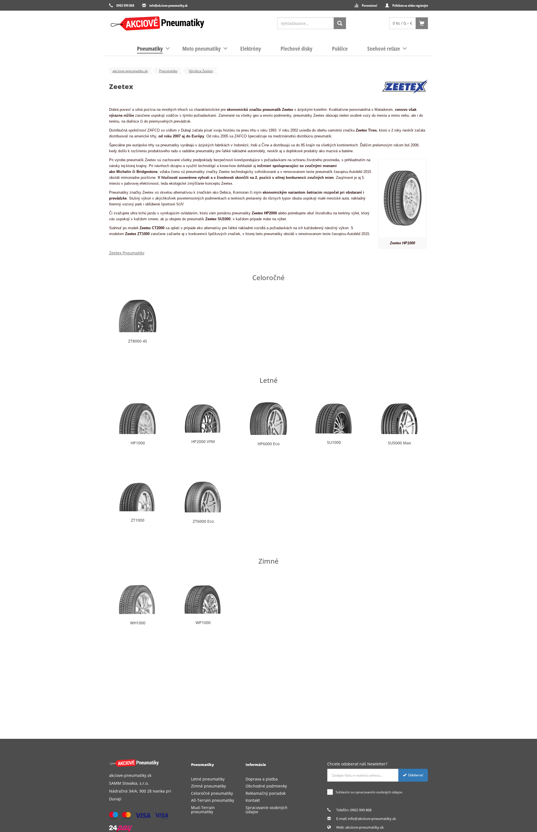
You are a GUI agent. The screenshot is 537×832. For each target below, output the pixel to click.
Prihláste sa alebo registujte (410, 5)
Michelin (123, 172)
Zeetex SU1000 (217, 219)
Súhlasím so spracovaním (369, 792)
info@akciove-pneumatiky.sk (168, 5)
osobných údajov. (389, 792)
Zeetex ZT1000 (137, 234)
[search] (340, 23)
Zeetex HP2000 (264, 213)
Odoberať (415, 775)
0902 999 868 (125, 5)
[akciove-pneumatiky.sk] (139, 763)
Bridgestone (146, 172)
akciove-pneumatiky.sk (364, 827)
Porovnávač (369, 5)
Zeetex (287, 109)
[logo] (157, 23)
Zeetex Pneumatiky (126, 253)
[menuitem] (150, 48)
